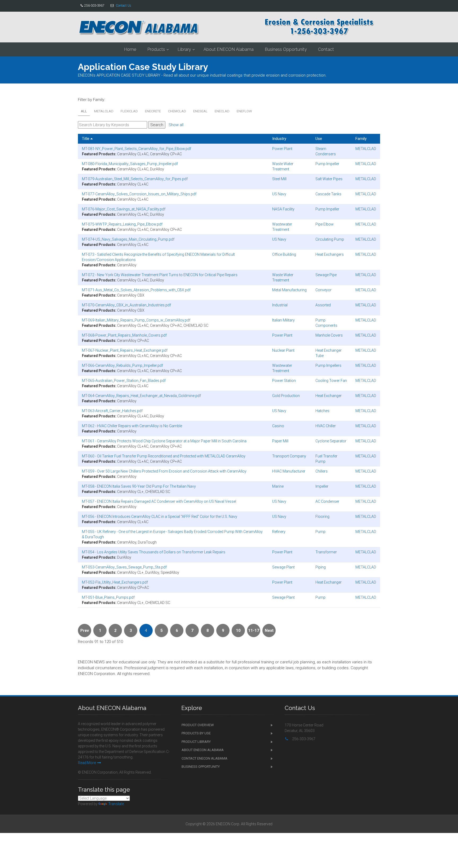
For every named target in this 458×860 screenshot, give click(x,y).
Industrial (280, 305)
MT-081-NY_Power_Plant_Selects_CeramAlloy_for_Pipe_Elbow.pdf (136, 149)
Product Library (196, 742)
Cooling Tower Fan (331, 380)
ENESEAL (200, 111)
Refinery (278, 532)
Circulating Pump (329, 239)
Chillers (321, 471)
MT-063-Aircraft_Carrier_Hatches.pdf (112, 411)
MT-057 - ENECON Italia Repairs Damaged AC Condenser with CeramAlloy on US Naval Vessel (159, 501)
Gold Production (286, 396)
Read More (87, 763)
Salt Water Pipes (328, 179)
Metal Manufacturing (289, 290)
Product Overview (198, 725)
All (84, 111)
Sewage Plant (283, 567)
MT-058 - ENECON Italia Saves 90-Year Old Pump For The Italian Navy (139, 486)
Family (361, 138)
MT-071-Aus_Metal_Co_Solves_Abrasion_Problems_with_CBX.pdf (136, 290)
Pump (320, 532)
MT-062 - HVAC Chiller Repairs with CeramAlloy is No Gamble (132, 426)
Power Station (284, 380)
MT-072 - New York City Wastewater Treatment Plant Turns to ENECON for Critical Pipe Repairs (159, 275)
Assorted (323, 305)
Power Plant (282, 149)
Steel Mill (279, 179)
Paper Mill (280, 441)
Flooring (322, 516)
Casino (278, 426)
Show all (176, 124)
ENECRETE (153, 111)
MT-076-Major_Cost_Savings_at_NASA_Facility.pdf (123, 209)
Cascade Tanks (328, 194)
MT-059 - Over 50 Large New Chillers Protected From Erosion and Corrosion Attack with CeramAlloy (164, 471)
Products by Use (196, 733)
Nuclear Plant (283, 350)
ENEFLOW (244, 111)
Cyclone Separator (330, 441)
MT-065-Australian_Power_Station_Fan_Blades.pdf (124, 380)
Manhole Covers (329, 335)
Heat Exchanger (328, 396)
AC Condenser (327, 501)
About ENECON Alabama (229, 49)
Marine (278, 486)
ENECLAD (222, 111)
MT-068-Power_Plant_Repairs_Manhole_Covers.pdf (124, 335)
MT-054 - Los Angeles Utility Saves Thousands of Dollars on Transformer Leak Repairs (153, 552)
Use (318, 138)
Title (86, 138)
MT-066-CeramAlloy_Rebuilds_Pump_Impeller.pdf (122, 365)
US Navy (279, 194)
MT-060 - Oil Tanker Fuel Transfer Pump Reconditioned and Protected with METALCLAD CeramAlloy (163, 456)
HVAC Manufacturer (288, 471)
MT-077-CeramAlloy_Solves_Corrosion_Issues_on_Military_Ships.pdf (139, 194)
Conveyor (323, 290)
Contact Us (123, 5)
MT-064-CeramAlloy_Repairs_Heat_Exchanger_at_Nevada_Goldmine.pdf (141, 396)
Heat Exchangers (329, 254)
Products (156, 49)
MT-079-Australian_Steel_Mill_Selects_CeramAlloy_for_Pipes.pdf (135, 179)
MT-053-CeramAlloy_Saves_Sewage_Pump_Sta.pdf (124, 567)
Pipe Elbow (324, 224)
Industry (279, 138)
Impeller (321, 486)
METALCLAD (103, 111)
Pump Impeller (327, 164)
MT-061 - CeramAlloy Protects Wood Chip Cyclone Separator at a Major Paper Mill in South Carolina (164, 441)
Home (130, 49)
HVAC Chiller (325, 426)
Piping (320, 567)
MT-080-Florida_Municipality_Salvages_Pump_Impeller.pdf (130, 164)
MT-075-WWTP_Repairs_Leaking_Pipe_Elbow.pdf (122, 224)
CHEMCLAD (177, 111)
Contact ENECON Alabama (204, 758)
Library (184, 49)
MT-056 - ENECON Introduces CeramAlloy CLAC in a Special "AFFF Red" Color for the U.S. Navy (159, 516)
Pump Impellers (328, 365)
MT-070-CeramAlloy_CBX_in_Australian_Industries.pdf (126, 305)
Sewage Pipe (326, 275)
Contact (326, 49)
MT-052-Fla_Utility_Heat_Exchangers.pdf (115, 582)
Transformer (326, 552)
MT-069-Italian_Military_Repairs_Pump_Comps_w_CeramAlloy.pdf (136, 320)
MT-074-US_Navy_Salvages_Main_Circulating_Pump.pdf (128, 239)
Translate (116, 804)
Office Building (284, 254)
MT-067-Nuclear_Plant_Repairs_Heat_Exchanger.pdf (125, 350)
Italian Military (283, 320)
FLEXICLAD (129, 111)
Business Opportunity (286, 49)
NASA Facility (283, 209)
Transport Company (289, 456)
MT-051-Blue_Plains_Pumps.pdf (108, 597)
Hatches (322, 411)
